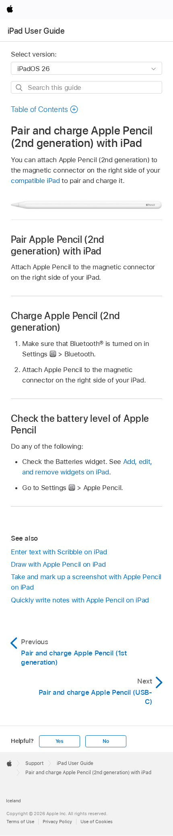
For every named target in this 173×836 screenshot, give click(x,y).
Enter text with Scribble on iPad (59, 552)
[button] (44, 109)
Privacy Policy (57, 821)
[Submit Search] (19, 87)
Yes (60, 741)
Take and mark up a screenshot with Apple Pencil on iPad (86, 582)
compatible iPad (35, 181)
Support (34, 763)
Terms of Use (20, 821)
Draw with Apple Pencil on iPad (58, 564)
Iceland (13, 800)
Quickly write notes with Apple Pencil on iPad (80, 600)
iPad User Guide (36, 31)
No (106, 741)
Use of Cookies (96, 821)
